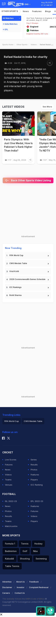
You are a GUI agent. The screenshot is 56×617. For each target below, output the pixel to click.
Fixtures (9, 464)
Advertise (7, 582)
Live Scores (10, 459)
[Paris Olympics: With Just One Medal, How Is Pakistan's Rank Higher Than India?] (18, 123)
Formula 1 (10, 543)
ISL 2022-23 (11, 501)
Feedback (34, 582)
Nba (35, 551)
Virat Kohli (14, 271)
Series (34, 459)
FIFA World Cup (16, 255)
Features (37, 11)
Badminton (11, 551)
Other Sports (10, 11)
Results (34, 464)
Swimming (41, 558)
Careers (6, 593)
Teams (8, 479)
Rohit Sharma (15, 295)
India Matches (11, 24)
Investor (20, 587)
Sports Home (7, 44)
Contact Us (20, 593)
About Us (20, 582)
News (26, 11)
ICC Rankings (15, 287)
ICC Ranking (37, 485)
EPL (6, 29)
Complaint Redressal (38, 587)
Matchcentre (11, 526)
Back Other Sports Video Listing (30, 180)
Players (34, 479)
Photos (34, 469)
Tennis (24, 543)
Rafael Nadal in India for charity (25, 56)
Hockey (38, 543)
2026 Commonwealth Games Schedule (27, 279)
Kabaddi (9, 558)
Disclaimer (7, 587)
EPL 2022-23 (37, 501)
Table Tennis (12, 566)
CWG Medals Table (18, 263)
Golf (25, 551)
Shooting (25, 558)
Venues (8, 485)
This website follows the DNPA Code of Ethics (23, 599)
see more (47, 107)
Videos (34, 44)
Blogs (48, 11)
